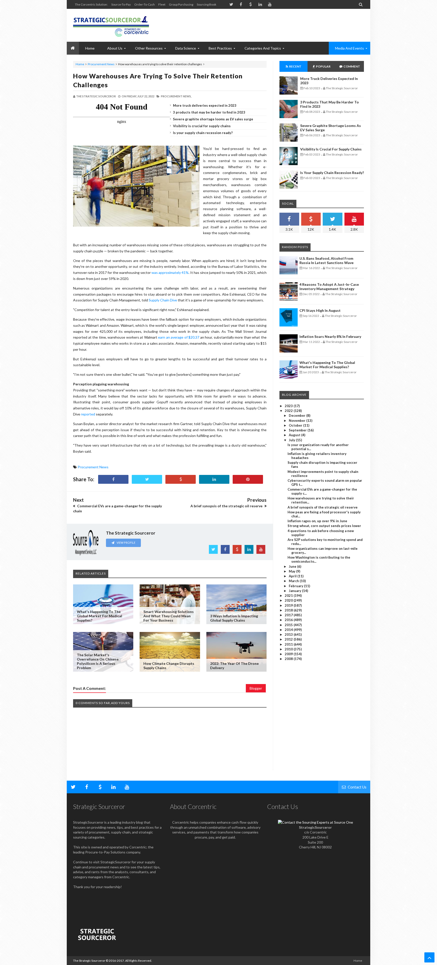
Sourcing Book (206, 4)
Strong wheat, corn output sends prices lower (324, 526)
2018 (289, 610)
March (294, 581)
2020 (289, 600)
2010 (289, 649)
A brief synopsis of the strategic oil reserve (323, 507)
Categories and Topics (263, 48)
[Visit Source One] (180, 479)
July (292, 440)
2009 (289, 654)
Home (80, 64)
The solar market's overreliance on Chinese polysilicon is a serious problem (98, 661)
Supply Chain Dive (163, 300)
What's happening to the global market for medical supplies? (99, 615)
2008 (289, 659)
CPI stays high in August (320, 310)
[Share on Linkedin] (214, 479)
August (295, 435)
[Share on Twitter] (147, 479)
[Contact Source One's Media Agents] (315, 822)
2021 (289, 596)
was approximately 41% (170, 272)
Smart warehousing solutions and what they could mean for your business (168, 615)
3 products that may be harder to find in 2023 (209, 112)
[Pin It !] (248, 479)
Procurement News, (176, 96)
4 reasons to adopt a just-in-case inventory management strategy (329, 286)
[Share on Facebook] (113, 479)
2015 (289, 625)
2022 (289, 411)
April (293, 576)
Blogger (256, 688)
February (296, 586)
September (298, 430)
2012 (289, 639)
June (293, 566)
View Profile (125, 542)
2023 (289, 406)
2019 (289, 605)
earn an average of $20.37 (178, 337)
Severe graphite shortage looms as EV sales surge (213, 119)
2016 (289, 620)
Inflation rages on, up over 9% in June (317, 521)
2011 (289, 644)
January (295, 591)
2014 (289, 630)
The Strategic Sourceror (89, 960)
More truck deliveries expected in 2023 (204, 105)
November (297, 421)
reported (88, 414)
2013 (289, 634)
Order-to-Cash (144, 4)
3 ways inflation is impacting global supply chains (234, 618)
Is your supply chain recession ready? (203, 133)
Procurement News (101, 64)
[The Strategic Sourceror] (111, 25)
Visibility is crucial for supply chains (202, 126)
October (296, 425)
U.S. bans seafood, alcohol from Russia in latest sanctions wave (326, 260)
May (292, 571)
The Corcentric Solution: (91, 4)
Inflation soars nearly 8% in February (330, 336)
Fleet (161, 4)
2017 (289, 615)
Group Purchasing (181, 4)
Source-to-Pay (121, 4)
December (297, 415)
